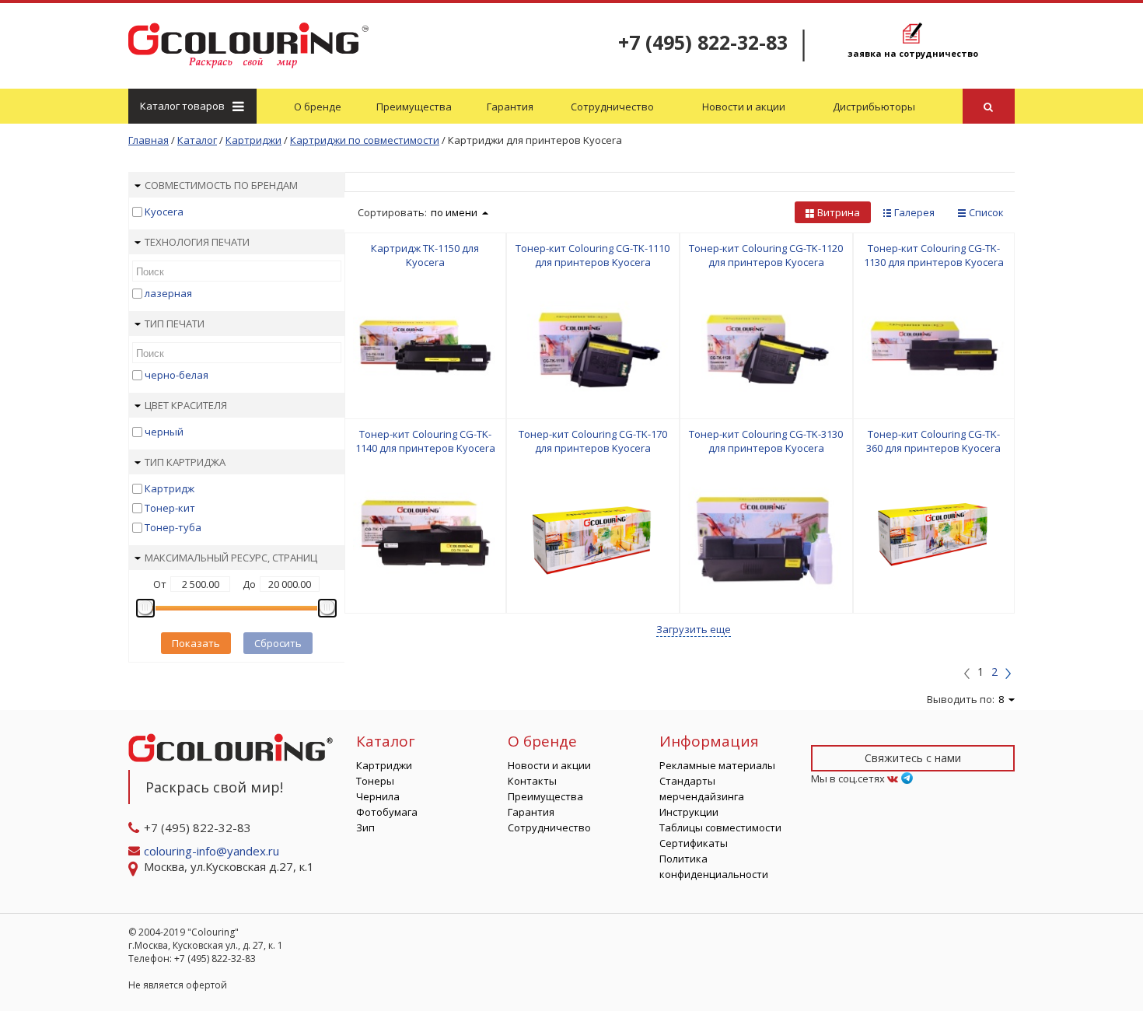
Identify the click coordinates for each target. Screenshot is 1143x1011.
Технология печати (197, 242)
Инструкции (688, 812)
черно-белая (176, 375)
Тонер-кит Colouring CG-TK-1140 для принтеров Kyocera (425, 441)
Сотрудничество (612, 107)
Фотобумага (387, 812)
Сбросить (278, 643)
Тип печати (174, 324)
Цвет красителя (186, 405)
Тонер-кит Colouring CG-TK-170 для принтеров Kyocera (593, 441)
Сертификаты (693, 843)
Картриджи (384, 765)
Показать (196, 643)
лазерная (168, 293)
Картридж (169, 488)
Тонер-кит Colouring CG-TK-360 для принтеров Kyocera (933, 441)
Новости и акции (743, 107)
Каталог (182, 106)
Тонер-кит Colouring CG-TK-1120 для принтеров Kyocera (766, 255)
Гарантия (510, 107)
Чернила (378, 796)
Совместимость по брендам (221, 185)
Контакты (532, 781)
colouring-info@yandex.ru (213, 851)
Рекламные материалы (717, 765)
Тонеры (375, 781)
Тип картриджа (185, 462)
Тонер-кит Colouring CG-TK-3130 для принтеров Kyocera (766, 441)
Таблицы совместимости (720, 827)
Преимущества (414, 107)
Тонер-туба (173, 527)
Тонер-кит (170, 508)
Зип (365, 827)
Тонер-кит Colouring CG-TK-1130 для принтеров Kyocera (934, 255)
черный (164, 432)
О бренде (317, 107)
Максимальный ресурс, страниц (231, 558)
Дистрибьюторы (874, 107)
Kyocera (164, 212)
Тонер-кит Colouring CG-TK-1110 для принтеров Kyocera (592, 255)
